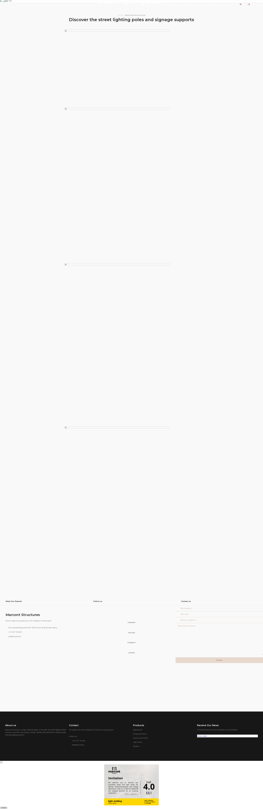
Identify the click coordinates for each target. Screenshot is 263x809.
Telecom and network (140, 738)
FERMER (3, 808)
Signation (136, 746)
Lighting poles (137, 730)
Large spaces (137, 742)
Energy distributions (140, 734)
